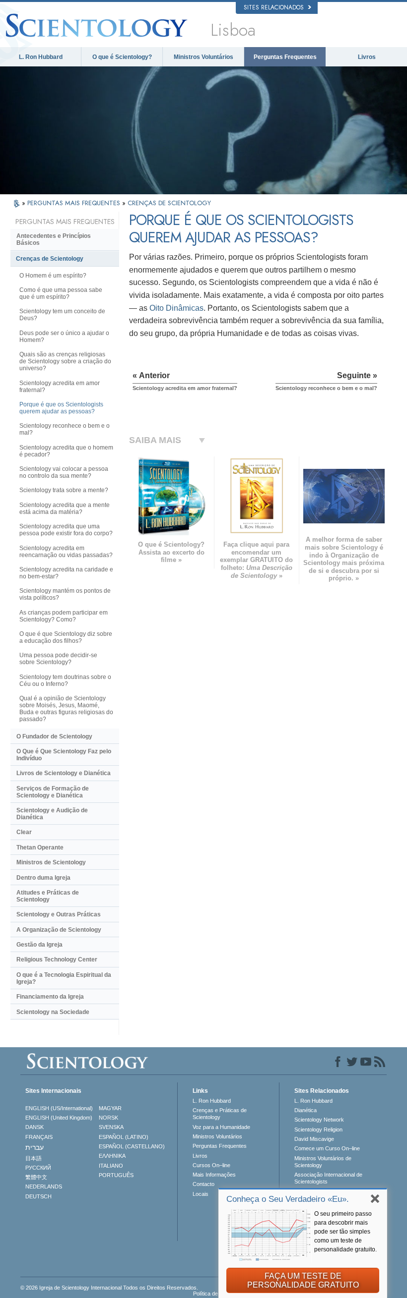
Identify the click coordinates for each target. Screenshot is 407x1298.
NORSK (108, 1118)
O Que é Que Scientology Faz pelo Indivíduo (63, 755)
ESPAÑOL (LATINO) (123, 1137)
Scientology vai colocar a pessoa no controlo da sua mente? (63, 472)
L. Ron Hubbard (41, 57)
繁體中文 (36, 1177)
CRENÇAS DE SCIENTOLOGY (169, 203)
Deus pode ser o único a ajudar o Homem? (64, 336)
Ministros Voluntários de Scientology (322, 1161)
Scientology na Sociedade (52, 1012)
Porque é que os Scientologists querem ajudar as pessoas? (61, 408)
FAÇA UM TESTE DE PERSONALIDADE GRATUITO (303, 1280)
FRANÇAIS (39, 1137)
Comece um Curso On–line (327, 1148)
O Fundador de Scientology (54, 736)
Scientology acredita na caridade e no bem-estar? (66, 573)
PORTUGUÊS (116, 1175)
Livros (367, 57)
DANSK (34, 1127)
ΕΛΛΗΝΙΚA (112, 1156)
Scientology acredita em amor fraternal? (59, 387)
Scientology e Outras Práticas (58, 914)
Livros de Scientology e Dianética (63, 773)
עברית (34, 1147)
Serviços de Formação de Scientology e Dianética (52, 792)
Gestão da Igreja (39, 944)
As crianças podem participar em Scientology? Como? (63, 616)
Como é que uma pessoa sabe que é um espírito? (60, 293)
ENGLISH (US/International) (59, 1108)
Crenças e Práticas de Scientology (220, 1113)
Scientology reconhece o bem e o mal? (64, 429)
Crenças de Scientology (49, 258)
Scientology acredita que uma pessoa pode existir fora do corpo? (66, 530)
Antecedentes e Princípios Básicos (53, 239)
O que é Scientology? (122, 57)
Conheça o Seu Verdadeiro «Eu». (287, 1199)
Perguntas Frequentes (285, 57)
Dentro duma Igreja (43, 877)
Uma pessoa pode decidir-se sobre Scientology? (58, 659)
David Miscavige (314, 1139)
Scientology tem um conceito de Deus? (62, 315)
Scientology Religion (318, 1129)
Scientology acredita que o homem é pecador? (66, 451)
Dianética (305, 1110)
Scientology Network (319, 1120)
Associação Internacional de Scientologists (328, 1178)
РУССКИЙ (38, 1168)
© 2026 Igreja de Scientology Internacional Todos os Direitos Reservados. (109, 1288)
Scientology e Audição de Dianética (52, 814)
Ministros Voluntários (203, 57)
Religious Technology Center (56, 959)
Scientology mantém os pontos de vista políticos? (65, 594)
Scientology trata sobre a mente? (63, 490)
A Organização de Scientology (58, 929)
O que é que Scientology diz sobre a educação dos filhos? (65, 637)
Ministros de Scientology (51, 862)
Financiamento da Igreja (50, 996)
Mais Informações (214, 1175)
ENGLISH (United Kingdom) (58, 1118)
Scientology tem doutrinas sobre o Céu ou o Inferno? (65, 680)
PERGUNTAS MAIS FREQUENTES (74, 203)
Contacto (203, 1184)
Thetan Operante (40, 847)
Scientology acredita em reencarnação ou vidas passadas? (66, 552)
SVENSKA (111, 1127)
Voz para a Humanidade (221, 1127)
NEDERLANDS (43, 1186)
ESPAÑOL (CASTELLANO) (132, 1146)
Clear (24, 832)
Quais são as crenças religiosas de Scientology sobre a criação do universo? (65, 361)
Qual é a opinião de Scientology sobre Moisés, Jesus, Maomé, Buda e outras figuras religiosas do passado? (66, 709)
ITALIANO (111, 1166)
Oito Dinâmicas (176, 308)
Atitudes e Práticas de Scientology (47, 896)
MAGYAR (110, 1108)
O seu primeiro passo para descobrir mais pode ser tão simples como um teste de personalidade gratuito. (345, 1231)
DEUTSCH (38, 1196)
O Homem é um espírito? (52, 275)
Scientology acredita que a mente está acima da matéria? (64, 508)
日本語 (33, 1158)
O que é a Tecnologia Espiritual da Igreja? (63, 978)
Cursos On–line (211, 1165)
